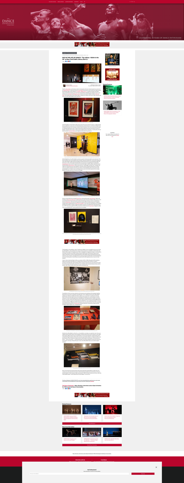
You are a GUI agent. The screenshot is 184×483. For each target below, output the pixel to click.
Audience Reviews (69, 1)
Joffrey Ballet (68, 89)
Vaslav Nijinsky (92, 198)
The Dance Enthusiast (68, 385)
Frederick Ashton (66, 90)
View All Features (92, 423)
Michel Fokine (78, 198)
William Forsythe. (76, 94)
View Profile (68, 85)
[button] (84, 1)
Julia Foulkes (80, 90)
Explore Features (52, 1)
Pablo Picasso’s (71, 165)
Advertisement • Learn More (112, 66)
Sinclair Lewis (76, 303)
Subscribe (143, 473)
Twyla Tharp (91, 205)
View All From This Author (92, 445)
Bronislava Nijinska (71, 199)
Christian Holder (72, 130)
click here (92, 381)
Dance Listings (61, 1)
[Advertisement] (112, 124)
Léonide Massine (65, 164)
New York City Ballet (80, 203)
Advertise (76, 1)
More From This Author (74, 85)
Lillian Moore (68, 202)
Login (81, 1)
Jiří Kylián (70, 94)
